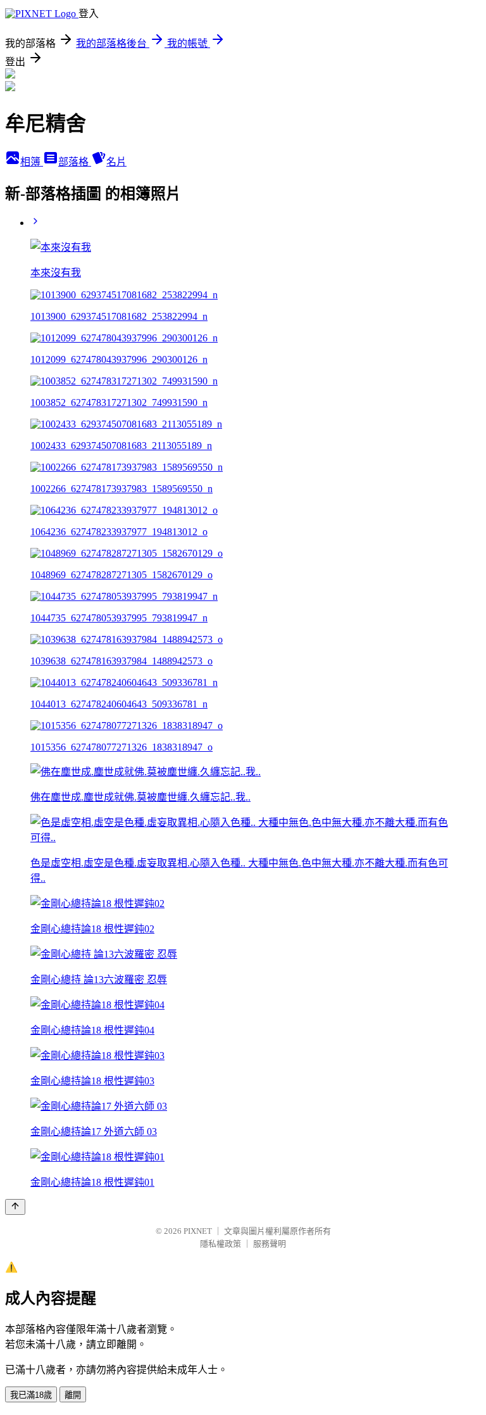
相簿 (31, 161)
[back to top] (15, 1207)
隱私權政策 (220, 1243)
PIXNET (198, 1231)
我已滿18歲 (31, 1395)
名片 (116, 161)
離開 (73, 1395)
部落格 (74, 161)
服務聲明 (269, 1243)
